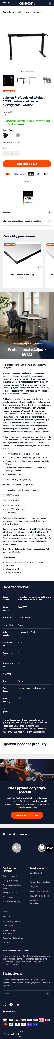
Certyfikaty (34, 886)
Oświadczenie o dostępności (36, 901)
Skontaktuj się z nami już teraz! (27, 815)
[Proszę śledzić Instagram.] (4, 1004)
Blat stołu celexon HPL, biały (22, 274)
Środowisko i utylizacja (11, 902)
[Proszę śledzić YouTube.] (11, 1004)
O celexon (6, 916)
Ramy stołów (37, 12)
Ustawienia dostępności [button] (39, 896)
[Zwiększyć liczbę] (17, 153)
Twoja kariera (8, 926)
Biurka (26, 12)
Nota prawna (7, 942)
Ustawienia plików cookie (40, 891)
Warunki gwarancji (10, 897)
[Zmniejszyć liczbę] (6, 153)
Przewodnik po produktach (40, 882)
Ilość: (5, 148)
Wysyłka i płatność (10, 876)
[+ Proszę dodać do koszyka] (39, 267)
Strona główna (8, 12)
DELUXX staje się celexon (13, 921)
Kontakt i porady (36, 873)
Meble (19, 12)
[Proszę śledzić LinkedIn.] (18, 1004)
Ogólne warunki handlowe (13, 938)
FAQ (31, 877)
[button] (8, 81)
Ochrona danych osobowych (9, 931)
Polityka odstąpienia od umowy (12, 886)
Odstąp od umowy (10, 892)
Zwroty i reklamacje (10, 880)
